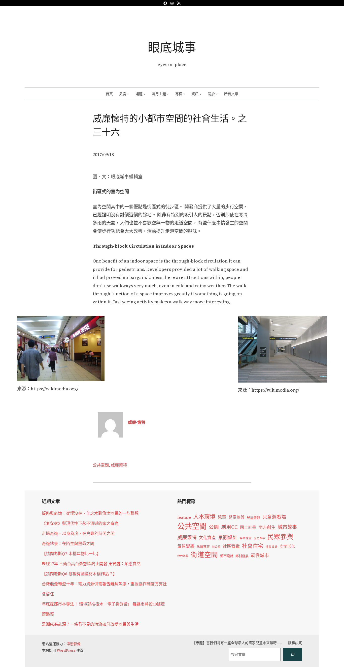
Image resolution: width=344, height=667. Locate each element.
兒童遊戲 (253, 517)
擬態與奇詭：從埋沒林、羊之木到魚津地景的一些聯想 (90, 513)
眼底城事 (172, 47)
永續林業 (203, 546)
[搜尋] (292, 654)
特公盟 (216, 547)
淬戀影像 (73, 643)
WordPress (66, 650)
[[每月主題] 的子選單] (168, 94)
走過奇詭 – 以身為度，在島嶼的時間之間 (78, 533)
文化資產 (207, 538)
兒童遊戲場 (274, 517)
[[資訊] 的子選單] (200, 94)
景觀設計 (227, 537)
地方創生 (267, 527)
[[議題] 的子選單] (144, 94)
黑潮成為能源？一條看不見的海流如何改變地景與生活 (90, 624)
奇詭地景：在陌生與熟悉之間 (68, 543)
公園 (214, 527)
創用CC (229, 527)
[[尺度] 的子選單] (128, 94)
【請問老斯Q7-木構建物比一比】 (71, 553)
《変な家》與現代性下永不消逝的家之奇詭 (80, 523)
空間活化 (287, 546)
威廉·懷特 (136, 422)
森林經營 (245, 538)
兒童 (222, 517)
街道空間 (204, 554)
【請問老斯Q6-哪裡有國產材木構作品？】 (79, 573)
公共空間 (101, 465)
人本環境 (204, 516)
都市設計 (226, 556)
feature (184, 517)
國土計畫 (248, 527)
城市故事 (287, 527)
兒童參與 (236, 517)
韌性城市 (260, 555)
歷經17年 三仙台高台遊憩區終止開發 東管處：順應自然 (91, 563)
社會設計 (271, 547)
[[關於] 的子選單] (217, 94)
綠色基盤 (182, 556)
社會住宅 (252, 545)
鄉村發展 (242, 556)
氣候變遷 (185, 546)
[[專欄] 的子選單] (184, 94)
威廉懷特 (119, 465)
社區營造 (231, 546)
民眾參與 (280, 536)
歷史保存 (259, 538)
